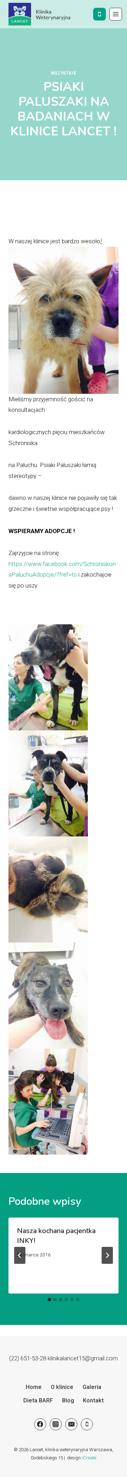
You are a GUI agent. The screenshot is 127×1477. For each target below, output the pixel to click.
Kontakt (93, 1400)
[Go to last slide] (19, 1255)
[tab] (49, 1299)
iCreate (89, 1457)
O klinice (62, 1387)
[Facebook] (40, 1424)
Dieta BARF (38, 1400)
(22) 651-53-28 (27, 1358)
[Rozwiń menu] (115, 14)
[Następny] (107, 1255)
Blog (68, 1400)
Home (34, 1387)
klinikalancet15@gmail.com (83, 1358)
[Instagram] (56, 1424)
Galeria (92, 1387)
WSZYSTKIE (63, 73)
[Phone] (99, 14)
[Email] (71, 1424)
